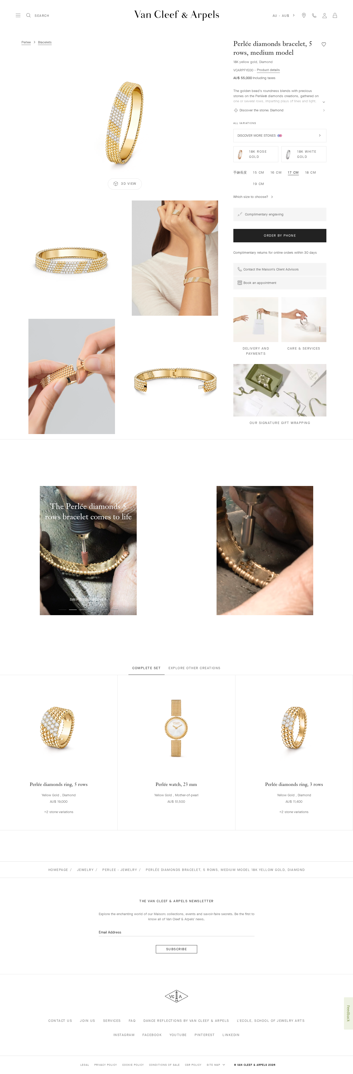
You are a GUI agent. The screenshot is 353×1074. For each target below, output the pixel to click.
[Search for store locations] (303, 15)
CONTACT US (60, 1020)
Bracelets (45, 42)
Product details (268, 70)
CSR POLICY (193, 1065)
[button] (124, 120)
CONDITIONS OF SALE (164, 1065)
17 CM (293, 172)
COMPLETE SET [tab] (146, 668)
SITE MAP (214, 1065)
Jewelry (85, 870)
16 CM (276, 172)
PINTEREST (205, 1035)
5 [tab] (104, 609)
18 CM (310, 172)
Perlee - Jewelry (119, 870)
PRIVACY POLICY (105, 1065)
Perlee (26, 42)
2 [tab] (73, 609)
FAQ (132, 1020)
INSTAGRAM (124, 1035)
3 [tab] (83, 609)
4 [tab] (93, 609)
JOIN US (87, 1020)
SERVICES (112, 1020)
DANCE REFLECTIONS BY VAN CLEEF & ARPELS (186, 1020)
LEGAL (84, 1065)
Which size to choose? (250, 197)
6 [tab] (114, 609)
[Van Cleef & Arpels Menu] (18, 15)
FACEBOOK (152, 1035)
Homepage (58, 870)
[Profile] (324, 15)
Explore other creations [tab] (194, 668)
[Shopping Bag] (334, 15)
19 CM (258, 184)
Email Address (110, 932)
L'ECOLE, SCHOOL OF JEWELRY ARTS (271, 1020)
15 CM (258, 172)
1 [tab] (62, 609)
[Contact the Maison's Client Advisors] (314, 15)
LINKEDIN (231, 1035)
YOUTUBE (178, 1035)
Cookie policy (133, 1065)
